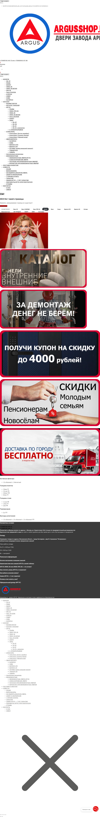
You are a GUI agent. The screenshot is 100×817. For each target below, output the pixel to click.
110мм (5, 489)
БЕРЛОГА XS (13, 146)
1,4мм (5, 503)
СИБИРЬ (12, 152)
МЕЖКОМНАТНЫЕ (12, 156)
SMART (8, 85)
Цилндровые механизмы (14, 154)
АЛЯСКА (9, 94)
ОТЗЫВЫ (9, 184)
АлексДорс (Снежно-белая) (19, 135)
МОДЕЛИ (6, 79)
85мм (5, 495)
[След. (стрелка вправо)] (2, 816)
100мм (5, 493)
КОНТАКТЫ (7, 186)
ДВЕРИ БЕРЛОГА (11, 139)
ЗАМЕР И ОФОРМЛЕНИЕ (14, 174)
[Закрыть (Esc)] (5, 814)
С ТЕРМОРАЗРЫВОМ (16, 130)
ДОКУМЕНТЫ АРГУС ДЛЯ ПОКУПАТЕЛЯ (19, 182)
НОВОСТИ (6, 167)
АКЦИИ (8, 169)
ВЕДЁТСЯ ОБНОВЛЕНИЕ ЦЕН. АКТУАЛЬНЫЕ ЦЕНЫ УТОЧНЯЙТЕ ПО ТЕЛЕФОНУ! (25, 6)
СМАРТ (11, 118)
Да (4, 512)
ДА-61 (14, 126)
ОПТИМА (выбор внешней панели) (21, 148)
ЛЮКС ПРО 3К (14, 111)
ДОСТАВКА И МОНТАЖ (10, 165)
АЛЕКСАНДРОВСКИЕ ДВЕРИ (18, 160)
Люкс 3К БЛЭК (11, 92)
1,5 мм (5, 502)
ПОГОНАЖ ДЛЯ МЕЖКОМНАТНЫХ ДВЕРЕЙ (23, 161)
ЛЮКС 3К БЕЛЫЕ (14, 115)
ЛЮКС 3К (9, 87)
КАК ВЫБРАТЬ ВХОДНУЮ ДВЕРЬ (16, 173)
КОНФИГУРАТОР (11, 103)
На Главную (3, 206)
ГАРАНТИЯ (9, 178)
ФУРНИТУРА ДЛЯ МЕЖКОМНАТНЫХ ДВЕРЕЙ (24, 163)
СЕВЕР (8, 96)
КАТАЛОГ (6, 102)
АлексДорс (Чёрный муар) (18, 137)
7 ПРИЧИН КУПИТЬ (12, 176)
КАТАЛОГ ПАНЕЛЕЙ (12, 105)
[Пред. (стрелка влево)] (0, 816)
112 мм (5, 491)
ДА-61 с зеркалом (18, 128)
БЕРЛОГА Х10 (13, 145)
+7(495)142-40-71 (6, 528)
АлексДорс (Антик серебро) (19, 133)
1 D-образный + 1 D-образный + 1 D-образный (17, 519)
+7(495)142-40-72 (6, 526)
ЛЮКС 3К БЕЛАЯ (11, 88)
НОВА (8, 98)
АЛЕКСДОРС (10, 131)
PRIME (8, 83)
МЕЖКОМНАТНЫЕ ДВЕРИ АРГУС (20, 158)
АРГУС (8, 107)
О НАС (8, 188)
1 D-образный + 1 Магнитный (12, 482)
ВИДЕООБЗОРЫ (11, 171)
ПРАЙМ (11, 109)
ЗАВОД (8, 189)
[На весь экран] (2, 814)
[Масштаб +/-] (0, 814)
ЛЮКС (11, 120)
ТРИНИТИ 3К (13, 150)
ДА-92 (14, 124)
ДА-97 (8, 81)
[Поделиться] (4, 814)
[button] (95, 809)
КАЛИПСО (9, 100)
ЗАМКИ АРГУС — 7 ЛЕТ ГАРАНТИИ (17, 180)
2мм (4, 505)
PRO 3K (8, 90)
